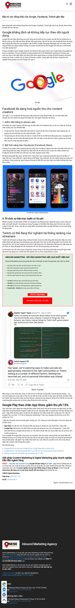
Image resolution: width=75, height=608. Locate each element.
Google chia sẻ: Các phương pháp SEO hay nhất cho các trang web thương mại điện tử (34, 451)
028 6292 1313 (15, 476)
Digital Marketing (11, 555)
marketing (19, 557)
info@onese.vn (12, 479)
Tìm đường (4, 586)
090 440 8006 (26, 590)
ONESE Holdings (8, 573)
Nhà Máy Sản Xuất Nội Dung (19, 464)
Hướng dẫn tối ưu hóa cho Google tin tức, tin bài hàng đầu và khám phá (29, 448)
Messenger (4, 597)
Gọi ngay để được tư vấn (37, 301)
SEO (47, 464)
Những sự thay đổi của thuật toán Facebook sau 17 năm (23, 453)
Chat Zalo (4, 591)
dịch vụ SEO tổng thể (17, 559)
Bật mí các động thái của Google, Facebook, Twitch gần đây (33, 16)
